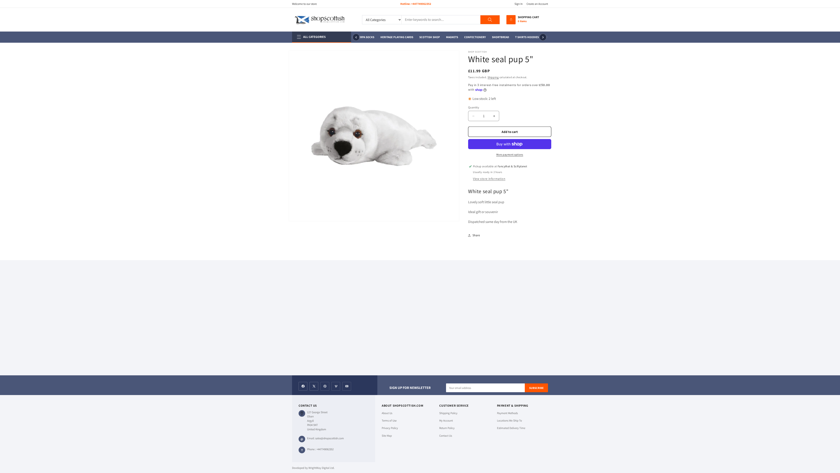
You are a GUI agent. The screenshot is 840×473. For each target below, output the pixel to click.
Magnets (450, 37)
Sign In (518, 4)
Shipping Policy (448, 413)
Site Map (387, 436)
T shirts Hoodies (525, 37)
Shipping (493, 77)
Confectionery (473, 37)
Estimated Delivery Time (511, 428)
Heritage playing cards (394, 37)
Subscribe (536, 388)
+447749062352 (421, 4)
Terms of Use (389, 420)
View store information (489, 179)
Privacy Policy (390, 428)
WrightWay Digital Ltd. (321, 468)
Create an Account (537, 4)
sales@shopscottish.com (329, 438)
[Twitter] (314, 386)
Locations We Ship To (509, 420)
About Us (387, 413)
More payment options (509, 154)
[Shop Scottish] (323, 19)
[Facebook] (303, 386)
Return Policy (447, 428)
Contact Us (445, 436)
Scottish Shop (427, 37)
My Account (446, 420)
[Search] (490, 19)
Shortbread (498, 37)
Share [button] (476, 235)
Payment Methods (507, 413)
